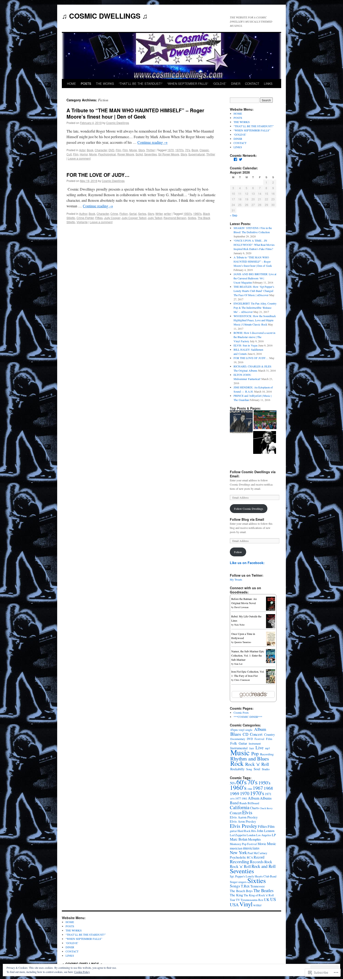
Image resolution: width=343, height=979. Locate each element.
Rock (237, 763)
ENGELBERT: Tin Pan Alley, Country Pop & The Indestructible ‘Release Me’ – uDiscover (255, 307)
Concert (256, 734)
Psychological (107, 154)
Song (249, 769)
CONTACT (252, 83)
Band (234, 802)
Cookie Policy (82, 972)
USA (234, 904)
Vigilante (82, 222)
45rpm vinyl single (241, 730)
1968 (268, 788)
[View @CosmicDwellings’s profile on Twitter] (240, 159)
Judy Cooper (112, 218)
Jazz (251, 748)
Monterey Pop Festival (243, 844)
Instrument (255, 743)
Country (269, 734)
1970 (170, 150)
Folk (233, 743)
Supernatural (196, 154)
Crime (114, 214)
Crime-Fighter (85, 218)
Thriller (150, 150)
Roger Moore (125, 154)
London (251, 835)
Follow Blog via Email (247, 519)
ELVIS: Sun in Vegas (246, 345)
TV (238, 900)
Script (139, 154)
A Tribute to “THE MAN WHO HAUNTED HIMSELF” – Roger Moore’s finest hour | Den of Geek (135, 113)
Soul (257, 769)
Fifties (99, 218)
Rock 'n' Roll (257, 764)
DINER (235, 83)
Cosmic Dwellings (117, 123)
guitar (233, 831)
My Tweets (236, 579)
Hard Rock (244, 831)
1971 (268, 794)
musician (236, 848)
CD (245, 734)
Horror (84, 154)
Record (259, 857)
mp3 (267, 748)
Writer (159, 214)
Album (260, 729)
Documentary (237, 739)
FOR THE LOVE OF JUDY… (98, 174)
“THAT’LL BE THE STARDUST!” (140, 83)
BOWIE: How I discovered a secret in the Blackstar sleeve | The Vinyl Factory (254, 337)
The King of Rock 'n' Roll (259, 895)
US (273, 899)
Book (90, 150)
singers (242, 882)
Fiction (123, 214)
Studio (266, 769)
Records (257, 861)
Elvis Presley (243, 825)
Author (83, 214)
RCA (250, 857)
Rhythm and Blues (249, 758)
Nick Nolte (239, 624)
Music (240, 752)
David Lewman (241, 607)
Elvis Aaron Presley (244, 817)
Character (101, 150)
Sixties (192, 218)
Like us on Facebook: (247, 562)
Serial (133, 214)
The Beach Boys (241, 891)
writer (167, 214)
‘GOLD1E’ (219, 83)
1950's (187, 214)
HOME (71, 83)
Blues (235, 734)
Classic (204, 150)
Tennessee (257, 886)
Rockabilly (237, 769)
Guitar (243, 743)
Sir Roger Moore (168, 154)
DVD (111, 150)
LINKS (268, 83)
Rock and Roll (264, 866)
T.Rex (245, 885)
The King (236, 895)
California (239, 807)
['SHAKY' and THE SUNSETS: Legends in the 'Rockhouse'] (241, 422)
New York (238, 852)
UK (267, 899)
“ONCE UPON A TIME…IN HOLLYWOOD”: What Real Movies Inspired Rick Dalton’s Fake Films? (254, 245)
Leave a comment (79, 158)
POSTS (86, 83)
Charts (254, 808)
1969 (234, 793)
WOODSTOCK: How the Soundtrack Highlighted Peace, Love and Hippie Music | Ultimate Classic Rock (255, 320)
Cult (69, 154)
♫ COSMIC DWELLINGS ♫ (105, 16)
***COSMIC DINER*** (248, 717)
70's (187, 150)
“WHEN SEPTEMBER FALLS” (187, 83)
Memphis (254, 839)
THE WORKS (105, 83)
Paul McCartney (257, 853)
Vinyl (245, 904)
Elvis (247, 812)
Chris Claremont (242, 679)
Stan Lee (238, 663)
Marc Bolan (238, 839)
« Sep (233, 215)
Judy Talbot (155, 218)
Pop (255, 753)
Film (118, 150)
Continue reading (152, 142)
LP (274, 835)
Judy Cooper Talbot (134, 218)
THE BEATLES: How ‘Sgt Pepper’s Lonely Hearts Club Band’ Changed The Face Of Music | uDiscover (254, 291)
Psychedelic (238, 857)
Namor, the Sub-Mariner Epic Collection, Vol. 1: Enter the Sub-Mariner (247, 655)
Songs (235, 886)
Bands (243, 803)
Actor (82, 150)
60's (241, 781)
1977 (238, 798)
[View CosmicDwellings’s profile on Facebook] (235, 159)
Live (259, 747)
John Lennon (265, 830)
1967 (258, 787)
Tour (232, 900)
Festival (259, 739)
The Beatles (263, 890)
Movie (133, 150)
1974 (232, 798)
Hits (253, 831)
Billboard (253, 803)
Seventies (150, 154)
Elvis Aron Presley (243, 821)
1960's (197, 214)
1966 (249, 789)
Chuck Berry (266, 808)
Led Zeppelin (238, 835)
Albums (266, 798)
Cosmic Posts (241, 712)
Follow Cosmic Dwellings (248, 508)
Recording (267, 754)
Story (141, 150)
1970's (179, 150)
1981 (244, 798)
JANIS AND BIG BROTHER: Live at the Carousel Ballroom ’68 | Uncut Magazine (255, 278)
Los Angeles (263, 835)
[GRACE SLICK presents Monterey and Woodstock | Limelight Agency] (265, 420)
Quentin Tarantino (242, 642)
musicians (251, 848)
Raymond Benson (175, 218)
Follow (238, 552)
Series (142, 214)
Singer (234, 882)
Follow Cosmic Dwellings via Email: (253, 473)
